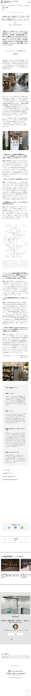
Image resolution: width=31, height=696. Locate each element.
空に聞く (11, 411)
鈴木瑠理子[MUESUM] (17, 24)
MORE (15, 634)
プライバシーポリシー (15, 665)
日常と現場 (3, 5)
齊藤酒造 (18, 274)
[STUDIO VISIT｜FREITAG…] (6, 539)
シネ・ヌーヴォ (12, 43)
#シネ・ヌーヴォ (5, 12)
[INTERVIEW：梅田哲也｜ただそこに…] (26, 539)
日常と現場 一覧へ (15, 539)
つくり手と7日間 (19, 5)
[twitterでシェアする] (9, 527)
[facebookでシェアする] (15, 527)
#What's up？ (15, 12)
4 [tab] (17, 639)
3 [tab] (15, 639)
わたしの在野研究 (10, 5)
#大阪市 (22, 12)
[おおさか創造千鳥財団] (15, 671)
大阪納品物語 (27, 5)
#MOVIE (10, 12)
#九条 (19, 12)
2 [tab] (13, 639)
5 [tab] (19, 639)
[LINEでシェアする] (22, 527)
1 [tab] (11, 639)
